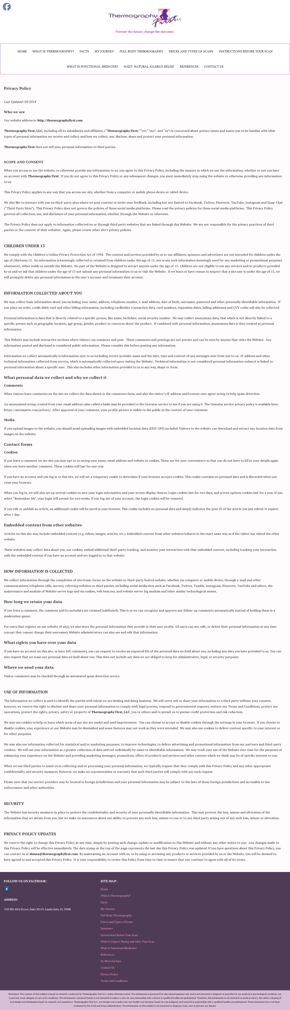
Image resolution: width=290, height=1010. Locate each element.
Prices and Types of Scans (191, 51)
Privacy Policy (109, 974)
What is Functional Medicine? (92, 66)
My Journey (104, 51)
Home (22, 51)
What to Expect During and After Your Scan (127, 941)
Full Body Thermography (141, 51)
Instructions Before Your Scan (246, 51)
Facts (84, 51)
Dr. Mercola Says (111, 961)
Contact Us (214, 66)
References (189, 66)
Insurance (107, 928)
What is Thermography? (53, 51)
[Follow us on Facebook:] (6, 889)
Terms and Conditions (114, 981)
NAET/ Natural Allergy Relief (149, 66)
